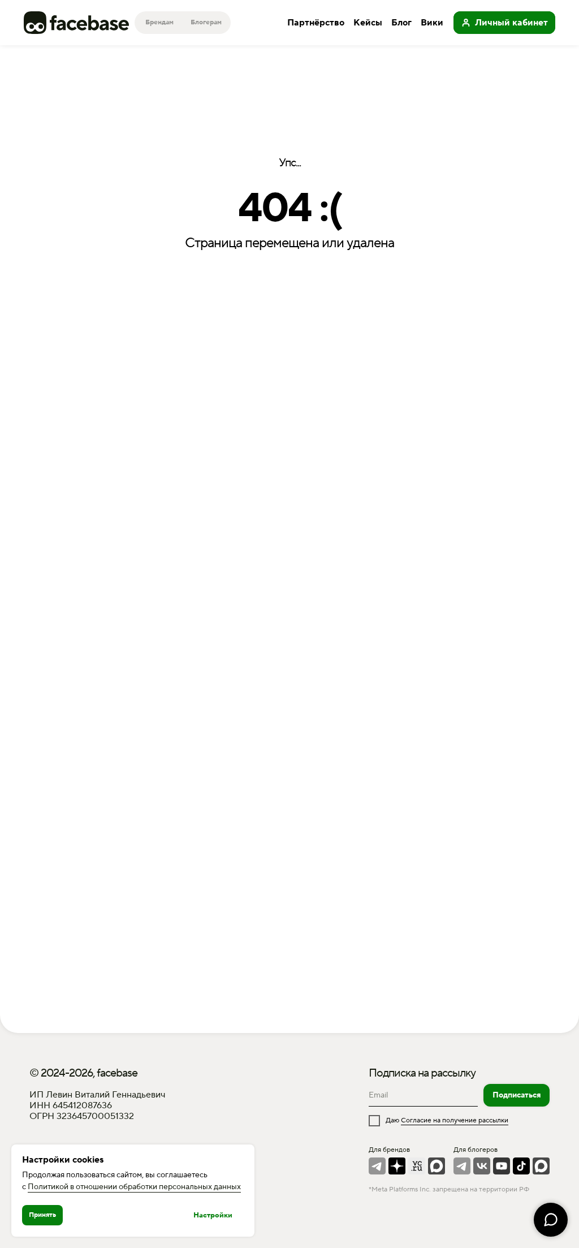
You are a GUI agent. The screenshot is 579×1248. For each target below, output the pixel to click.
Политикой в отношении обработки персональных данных (134, 1187)
